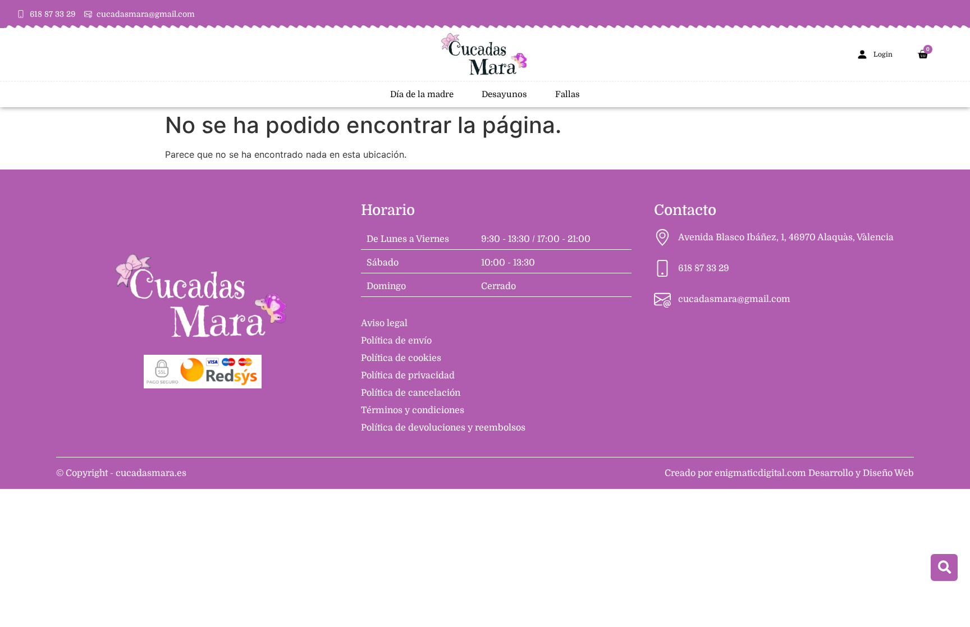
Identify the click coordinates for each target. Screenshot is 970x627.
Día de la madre (422, 94)
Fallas (567, 94)
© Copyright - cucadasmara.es (121, 473)
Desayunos (504, 94)
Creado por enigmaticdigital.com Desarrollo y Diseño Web (789, 473)
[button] (944, 567)
